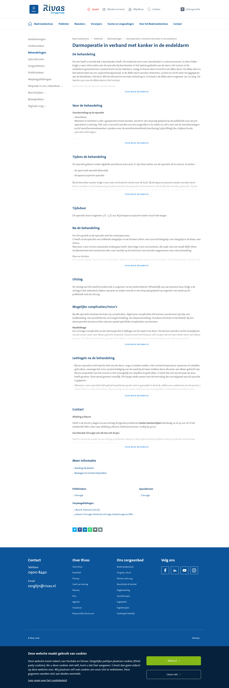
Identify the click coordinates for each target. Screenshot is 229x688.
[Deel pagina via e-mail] (95, 529)
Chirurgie (78, 495)
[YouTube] (184, 570)
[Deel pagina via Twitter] (74, 529)
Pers (74, 596)
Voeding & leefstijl (126, 613)
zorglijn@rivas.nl (42, 585)
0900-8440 (37, 572)
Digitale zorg (36, 106)
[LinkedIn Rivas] (175, 570)
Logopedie (122, 601)
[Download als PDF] (100, 529)
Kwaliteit (76, 572)
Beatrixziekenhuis (80, 38)
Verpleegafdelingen (39, 79)
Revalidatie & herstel (127, 584)
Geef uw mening (80, 584)
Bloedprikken (36, 99)
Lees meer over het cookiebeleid (47, 680)
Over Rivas (77, 566)
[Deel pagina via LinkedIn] (85, 529)
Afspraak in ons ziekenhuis (44, 86)
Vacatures (77, 607)
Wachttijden (36, 92)
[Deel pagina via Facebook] (80, 529)
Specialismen (36, 59)
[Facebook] (165, 570)
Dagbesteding (123, 590)
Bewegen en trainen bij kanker (90, 473)
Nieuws (76, 590)
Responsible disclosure (83, 613)
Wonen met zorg (124, 578)
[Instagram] (194, 570)
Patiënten (98, 38)
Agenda (76, 601)
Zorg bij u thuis (124, 572)
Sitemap (195, 638)
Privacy (75, 578)
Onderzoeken (36, 46)
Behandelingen (37, 52)
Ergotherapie (123, 607)
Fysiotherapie (123, 596)
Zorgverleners (36, 66)
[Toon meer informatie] (136, 85)
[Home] (54, 9)
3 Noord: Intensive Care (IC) (87, 509)
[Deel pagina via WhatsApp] (90, 529)
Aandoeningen (37, 39)
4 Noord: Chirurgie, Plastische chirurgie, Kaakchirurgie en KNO (103, 514)
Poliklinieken (36, 72)
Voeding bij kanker (84, 468)
